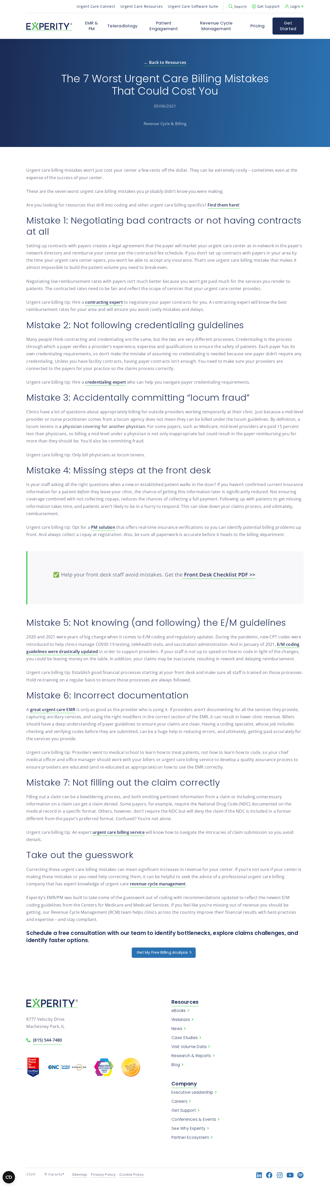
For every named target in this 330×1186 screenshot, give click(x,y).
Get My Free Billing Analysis (162, 952)
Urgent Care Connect (96, 6)
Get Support (268, 6)
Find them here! (224, 205)
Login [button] (295, 6)
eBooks (178, 1010)
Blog (175, 1064)
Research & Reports (191, 1055)
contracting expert (104, 302)
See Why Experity (188, 1128)
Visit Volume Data (189, 1046)
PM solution (103, 527)
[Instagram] (280, 1175)
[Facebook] (269, 1175)
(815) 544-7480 (47, 1040)
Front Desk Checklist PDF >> (219, 574)
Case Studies (184, 1037)
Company (184, 1083)
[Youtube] (290, 1175)
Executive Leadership (192, 1092)
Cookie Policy (131, 1175)
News (176, 1028)
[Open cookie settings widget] (9, 1177)
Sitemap (79, 1175)
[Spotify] (300, 1175)
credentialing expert (105, 382)
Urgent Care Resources (141, 6)
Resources (185, 1002)
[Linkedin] (259, 1175)
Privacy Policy (103, 1175)
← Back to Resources (165, 62)
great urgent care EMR (52, 709)
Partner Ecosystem (190, 1137)
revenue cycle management (158, 884)
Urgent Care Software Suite (193, 6)
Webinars (180, 1019)
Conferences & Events (193, 1119)
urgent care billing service (119, 832)
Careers (179, 1101)
